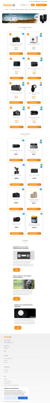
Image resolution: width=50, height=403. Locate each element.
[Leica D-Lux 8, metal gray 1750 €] (34, 170)
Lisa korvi (21, 54)
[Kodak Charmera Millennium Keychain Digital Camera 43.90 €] (34, 219)
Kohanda (7, 398)
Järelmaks (6, 369)
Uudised (39, 9)
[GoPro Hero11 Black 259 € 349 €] (17, 64)
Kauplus (43, 9)
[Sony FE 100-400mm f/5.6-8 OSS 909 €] (16, 146)
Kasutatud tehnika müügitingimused (11, 385)
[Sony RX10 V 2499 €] (16, 195)
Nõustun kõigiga (23, 398)
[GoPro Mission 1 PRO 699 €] (17, 219)
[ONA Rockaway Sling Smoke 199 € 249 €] (16, 88)
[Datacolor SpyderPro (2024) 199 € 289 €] (34, 39)
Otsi (33, 5)
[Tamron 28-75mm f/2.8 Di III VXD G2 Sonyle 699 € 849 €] (34, 113)
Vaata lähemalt (14, 53)
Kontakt (5, 379)
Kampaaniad (34, 9)
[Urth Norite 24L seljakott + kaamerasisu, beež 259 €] (34, 195)
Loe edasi (16, 270)
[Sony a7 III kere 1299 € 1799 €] (17, 113)
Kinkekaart (6, 371)
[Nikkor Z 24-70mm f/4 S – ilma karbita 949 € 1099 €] (34, 64)
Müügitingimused (7, 383)
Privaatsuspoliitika (7, 381)
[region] (15, 393)
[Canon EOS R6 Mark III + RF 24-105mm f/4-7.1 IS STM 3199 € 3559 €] (16, 39)
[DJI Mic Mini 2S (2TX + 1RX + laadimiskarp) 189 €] (34, 146)
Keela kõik (14, 398)
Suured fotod (28, 9)
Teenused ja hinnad (19, 9)
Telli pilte (5, 362)
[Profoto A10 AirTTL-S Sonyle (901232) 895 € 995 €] (34, 88)
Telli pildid (12, 9)
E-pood (7, 9)
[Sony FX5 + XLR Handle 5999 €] (17, 170)
